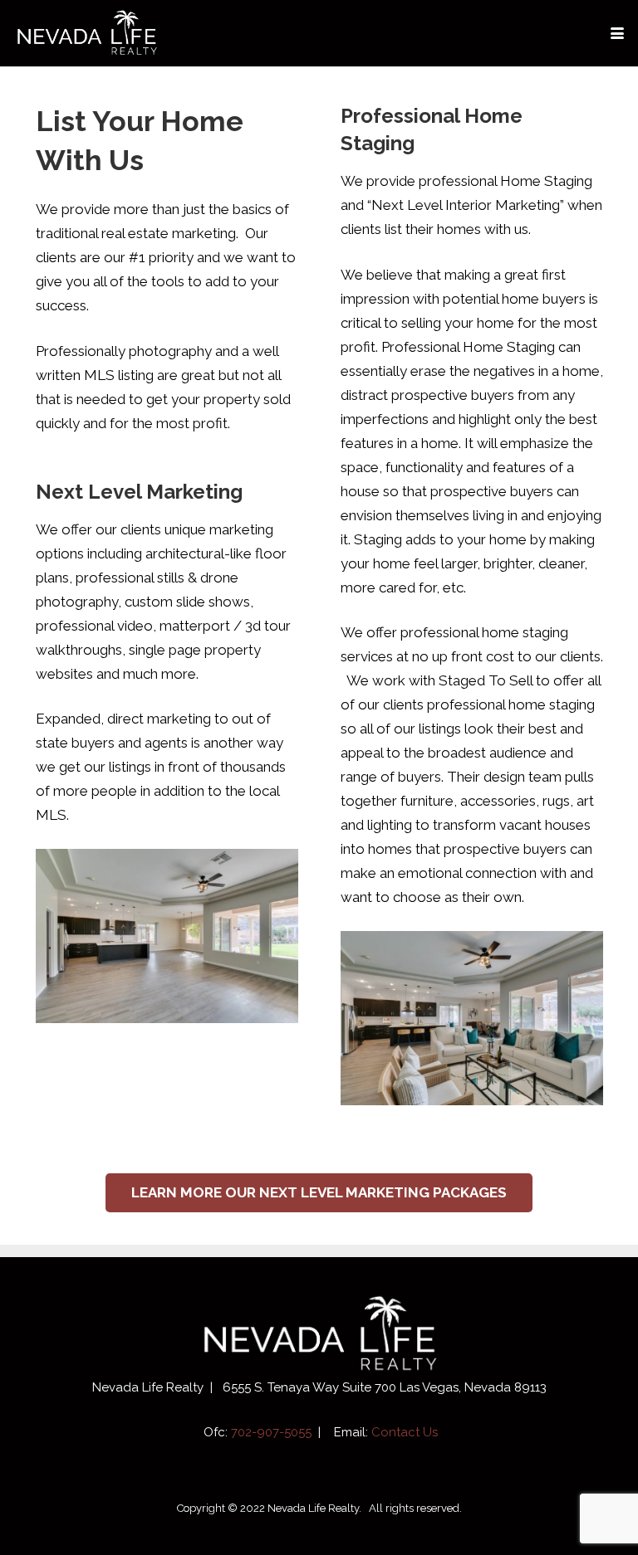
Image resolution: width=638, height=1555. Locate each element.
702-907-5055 (271, 1432)
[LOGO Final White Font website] (86, 33)
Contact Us (404, 1432)
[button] (617, 33)
